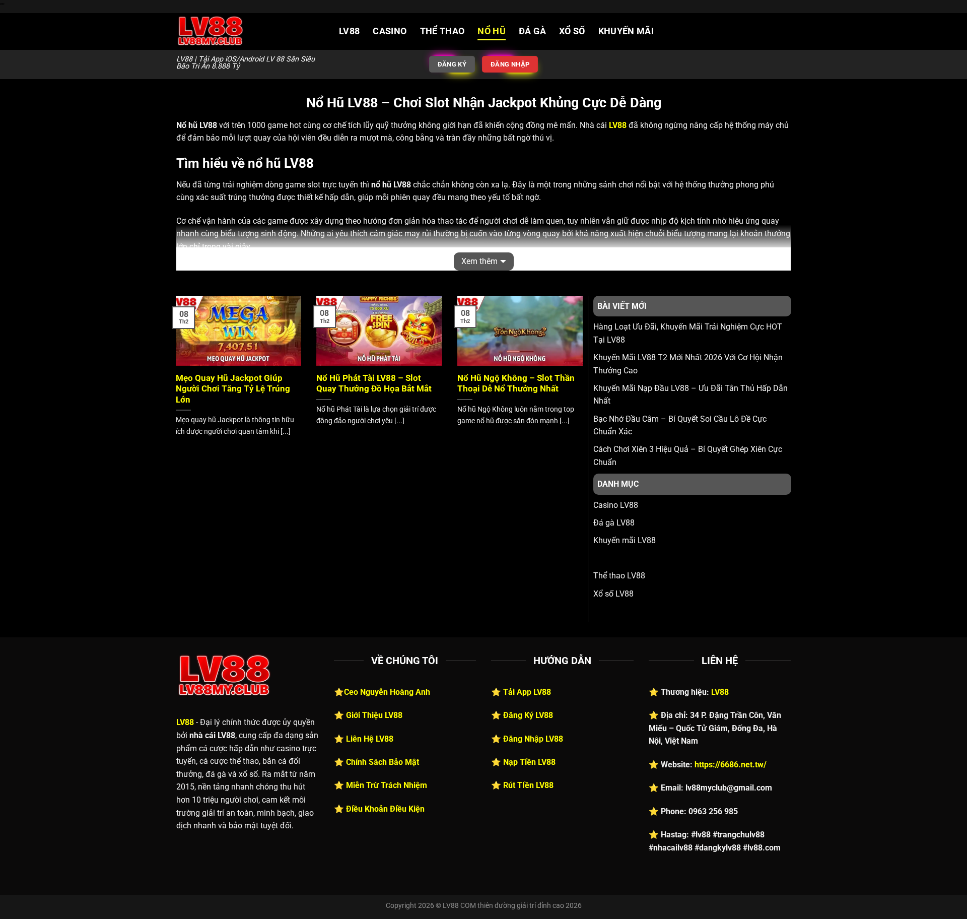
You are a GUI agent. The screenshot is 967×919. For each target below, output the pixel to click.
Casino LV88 (615, 505)
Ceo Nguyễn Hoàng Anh (387, 692)
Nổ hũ (491, 31)
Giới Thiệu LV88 (374, 715)
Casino (389, 31)
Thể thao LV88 (619, 575)
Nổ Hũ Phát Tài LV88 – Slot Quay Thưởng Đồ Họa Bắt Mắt (374, 383)
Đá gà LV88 (614, 523)
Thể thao (442, 31)
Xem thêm (479, 261)
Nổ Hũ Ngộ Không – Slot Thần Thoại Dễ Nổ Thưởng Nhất (516, 383)
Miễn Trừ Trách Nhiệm (386, 785)
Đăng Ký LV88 (528, 715)
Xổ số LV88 (613, 594)
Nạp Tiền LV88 (529, 762)
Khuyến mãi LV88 (624, 540)
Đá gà (532, 31)
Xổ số (572, 31)
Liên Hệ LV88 (369, 739)
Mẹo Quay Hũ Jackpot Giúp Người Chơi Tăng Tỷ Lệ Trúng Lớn (233, 389)
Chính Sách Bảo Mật (382, 762)
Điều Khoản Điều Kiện (385, 809)
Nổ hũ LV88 (613, 558)
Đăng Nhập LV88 (533, 739)
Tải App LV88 (527, 692)
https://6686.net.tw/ (731, 764)
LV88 (349, 31)
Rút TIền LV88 (528, 785)
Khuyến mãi (626, 31)
